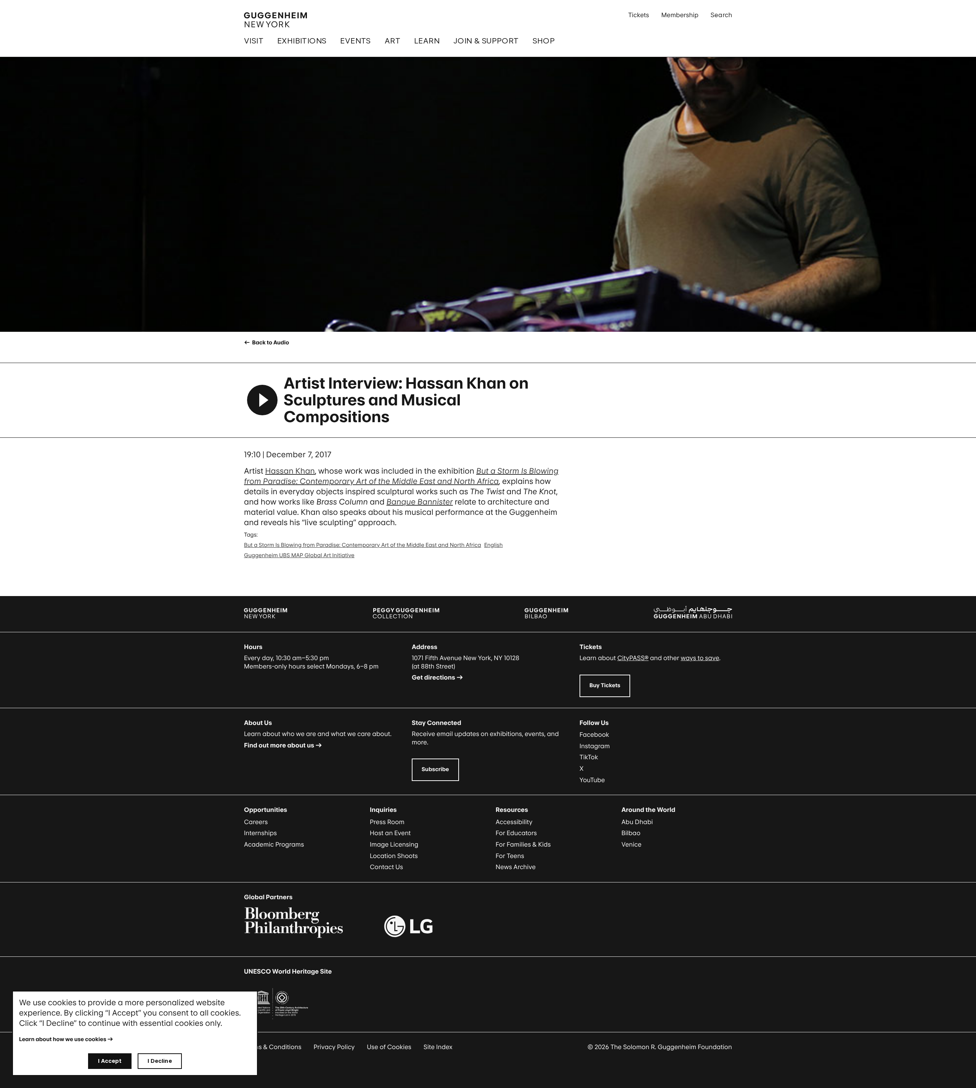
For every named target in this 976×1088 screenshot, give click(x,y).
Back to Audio (270, 342)
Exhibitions (301, 40)
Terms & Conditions (273, 1047)
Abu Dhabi (637, 822)
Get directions (433, 677)
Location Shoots (394, 856)
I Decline (160, 1060)
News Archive (516, 867)
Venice (631, 844)
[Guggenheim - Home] (275, 19)
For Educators (516, 833)
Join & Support (486, 40)
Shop (544, 40)
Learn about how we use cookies (62, 1039)
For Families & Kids (523, 844)
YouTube (592, 780)
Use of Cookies (389, 1047)
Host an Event (390, 833)
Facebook (594, 734)
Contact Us (386, 867)
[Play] (262, 400)
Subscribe (435, 769)
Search (721, 15)
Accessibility (514, 822)
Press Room (387, 822)
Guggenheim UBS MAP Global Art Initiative (299, 555)
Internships (260, 833)
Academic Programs (274, 844)
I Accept (110, 1060)
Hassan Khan (290, 471)
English (493, 545)
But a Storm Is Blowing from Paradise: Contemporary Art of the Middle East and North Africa (362, 545)
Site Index (438, 1047)
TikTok (589, 757)
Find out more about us (279, 745)
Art (392, 40)
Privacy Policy (334, 1047)
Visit (253, 40)
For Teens (510, 856)
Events (355, 40)
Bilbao (630, 833)
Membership (679, 15)
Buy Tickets (604, 685)
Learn (427, 40)
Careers (256, 822)
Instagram (595, 746)
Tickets (638, 15)
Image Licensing (394, 844)
